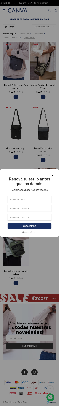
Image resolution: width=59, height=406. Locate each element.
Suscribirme (29, 225)
